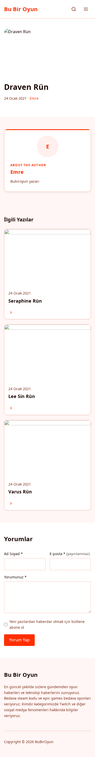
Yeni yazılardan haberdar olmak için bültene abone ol (47, 624)
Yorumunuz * (15, 577)
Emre (17, 172)
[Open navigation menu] (86, 9)
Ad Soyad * (13, 553)
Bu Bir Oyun (20, 9)
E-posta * (70, 553)
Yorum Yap (19, 640)
